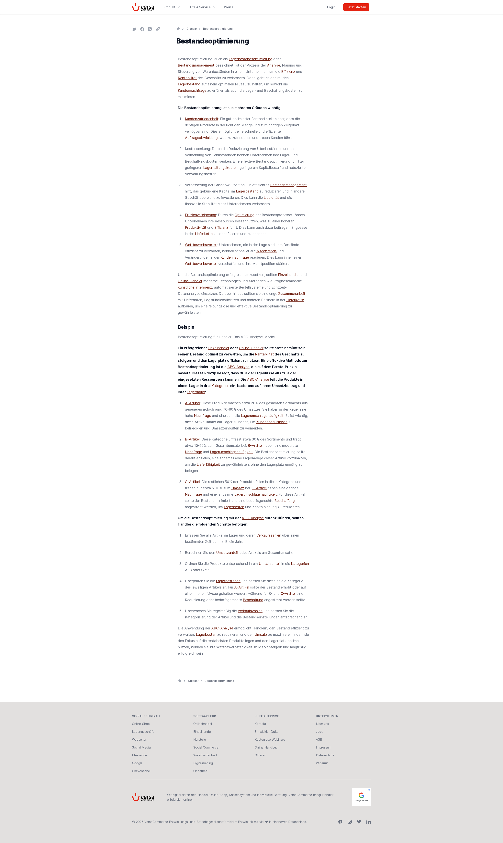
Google (137, 763)
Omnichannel (141, 771)
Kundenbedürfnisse (271, 422)
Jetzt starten (356, 7)
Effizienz (288, 71)
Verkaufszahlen (268, 535)
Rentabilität (187, 78)
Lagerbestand (189, 84)
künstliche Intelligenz (195, 287)
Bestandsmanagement (196, 65)
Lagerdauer (196, 392)
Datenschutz (325, 755)
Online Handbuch (267, 747)
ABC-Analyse (238, 367)
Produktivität (195, 227)
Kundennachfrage (192, 90)
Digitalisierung (203, 763)
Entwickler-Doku (266, 732)
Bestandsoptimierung (218, 28)
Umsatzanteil (227, 553)
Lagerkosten (234, 507)
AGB (319, 739)
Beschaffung (284, 501)
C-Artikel (192, 482)
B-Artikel (192, 439)
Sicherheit (200, 771)
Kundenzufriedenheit (201, 119)
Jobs (319, 732)
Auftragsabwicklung (201, 138)
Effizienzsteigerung (200, 215)
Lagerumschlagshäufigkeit (262, 416)
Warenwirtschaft (205, 755)
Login (331, 7)
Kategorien (220, 386)
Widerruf (322, 763)
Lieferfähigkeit (208, 464)
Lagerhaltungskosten (220, 168)
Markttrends (266, 251)
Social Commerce (205, 747)
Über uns (322, 724)
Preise (228, 7)
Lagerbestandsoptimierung (250, 59)
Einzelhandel (202, 732)
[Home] (178, 29)
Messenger (140, 755)
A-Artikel (192, 403)
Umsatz (237, 488)
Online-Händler (190, 281)
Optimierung (244, 215)
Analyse (273, 65)
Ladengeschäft (143, 732)
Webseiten (139, 739)
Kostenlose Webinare (270, 739)
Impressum (323, 747)
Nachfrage (202, 416)
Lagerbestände (228, 581)
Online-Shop (141, 724)
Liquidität (271, 197)
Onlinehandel (202, 724)
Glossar (191, 28)
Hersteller (200, 739)
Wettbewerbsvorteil (201, 245)
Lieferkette (204, 234)
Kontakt (260, 724)
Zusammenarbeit (291, 293)
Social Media (141, 747)
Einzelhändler (289, 275)
